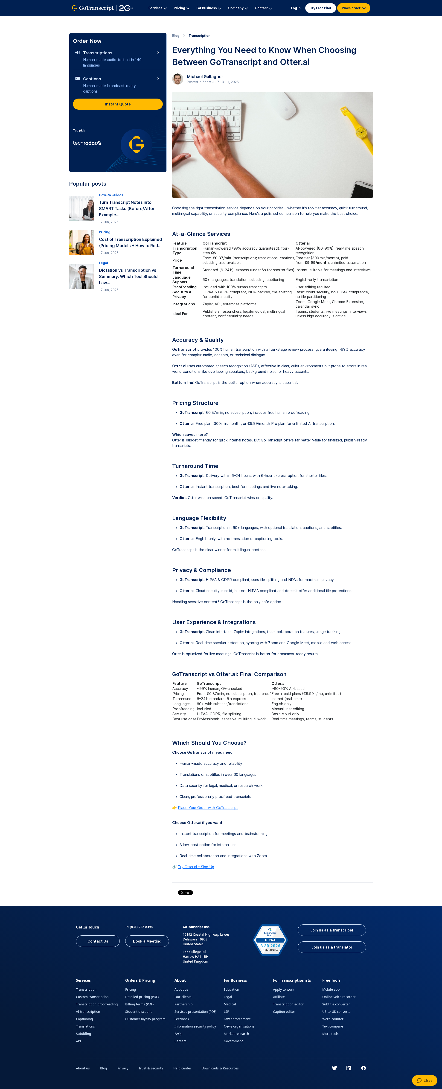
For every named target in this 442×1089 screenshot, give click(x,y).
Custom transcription (92, 997)
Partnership (183, 1004)
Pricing (130, 989)
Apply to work (283, 989)
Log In (296, 8)
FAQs (178, 1033)
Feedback (181, 1019)
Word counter (332, 1019)
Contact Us (97, 941)
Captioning (84, 1019)
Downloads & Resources (220, 1068)
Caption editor (284, 1011)
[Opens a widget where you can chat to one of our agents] (424, 1081)
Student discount (138, 1011)
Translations (85, 1026)
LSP (226, 1011)
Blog (175, 36)
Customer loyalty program (145, 1019)
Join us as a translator (331, 947)
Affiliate (279, 997)
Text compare (332, 1026)
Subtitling (83, 1033)
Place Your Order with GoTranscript (208, 807)
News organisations (239, 1026)
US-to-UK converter (337, 1011)
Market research (236, 1033)
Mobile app (331, 989)
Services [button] (155, 8)
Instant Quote (118, 104)
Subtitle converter (336, 1004)
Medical (230, 1004)
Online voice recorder (339, 997)
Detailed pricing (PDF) (142, 997)
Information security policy (195, 1026)
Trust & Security (151, 1068)
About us (181, 989)
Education (231, 989)
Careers (180, 1041)
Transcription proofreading (97, 1004)
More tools (330, 1033)
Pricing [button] (179, 8)
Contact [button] (261, 8)
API (78, 1041)
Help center (182, 1068)
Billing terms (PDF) (139, 1004)
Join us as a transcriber (332, 930)
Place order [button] (351, 8)
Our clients (183, 997)
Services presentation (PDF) (195, 1011)
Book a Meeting (147, 941)
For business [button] (206, 8)
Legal (228, 997)
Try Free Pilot (320, 8)
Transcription (199, 36)
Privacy (122, 1068)
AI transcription (88, 1011)
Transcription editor (288, 1004)
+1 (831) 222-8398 (139, 927)
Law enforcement (237, 1019)
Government (233, 1041)
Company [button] (236, 8)
